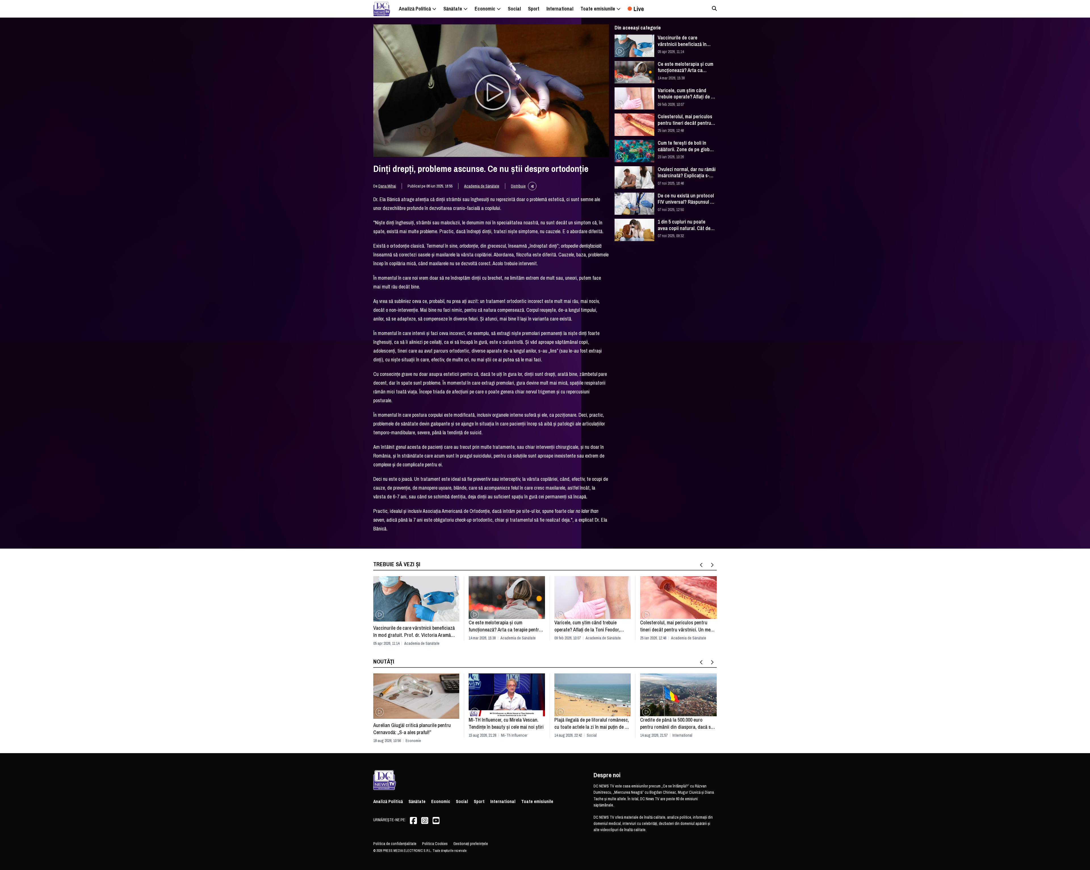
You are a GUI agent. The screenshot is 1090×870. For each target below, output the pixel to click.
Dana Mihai (387, 186)
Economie (413, 740)
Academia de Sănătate (481, 186)
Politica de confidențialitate (394, 843)
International (682, 735)
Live (639, 9)
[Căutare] (714, 8)
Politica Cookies (435, 843)
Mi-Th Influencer (514, 735)
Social (592, 735)
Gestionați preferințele (470, 843)
